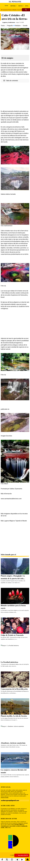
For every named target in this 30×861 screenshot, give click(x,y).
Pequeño (10, 25)
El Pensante (15, 1)
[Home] (27, 860)
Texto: (3, 25)
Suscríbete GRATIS (23, 855)
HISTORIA (13, 6)
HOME (6, 5)
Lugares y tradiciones (8, 22)
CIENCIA (20, 6)
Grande (25, 25)
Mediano (18, 25)
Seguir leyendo (4, 797)
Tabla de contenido (12, 80)
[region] (15, 96)
